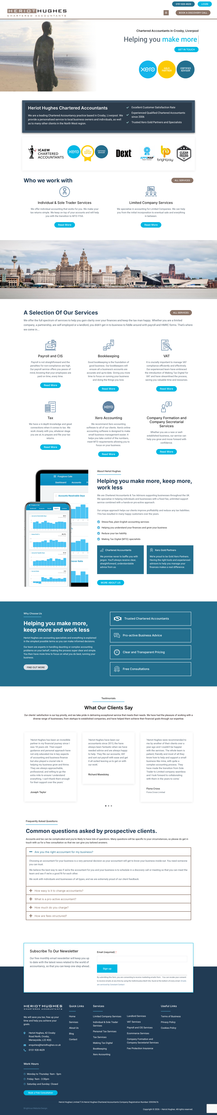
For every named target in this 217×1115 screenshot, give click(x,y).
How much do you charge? (51, 907)
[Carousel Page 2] (108, 806)
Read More (64, 224)
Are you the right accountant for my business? (64, 852)
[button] (166, 12)
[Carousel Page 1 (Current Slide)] (105, 806)
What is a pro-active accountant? (55, 899)
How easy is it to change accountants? (59, 890)
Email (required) (106, 952)
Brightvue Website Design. (36, 1108)
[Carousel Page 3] (111, 806)
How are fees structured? (51, 915)
